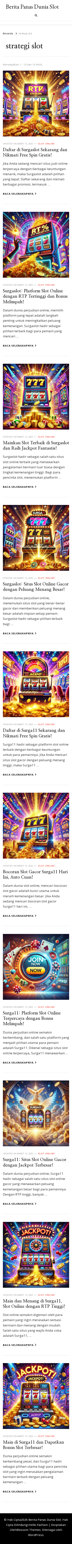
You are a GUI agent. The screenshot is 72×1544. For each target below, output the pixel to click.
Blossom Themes (29, 1530)
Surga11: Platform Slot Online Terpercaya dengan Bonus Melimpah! (32, 1018)
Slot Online (46, 143)
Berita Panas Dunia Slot (32, 6)
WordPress (36, 1535)
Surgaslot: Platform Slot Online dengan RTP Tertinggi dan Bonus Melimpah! (35, 296)
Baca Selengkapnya (18, 193)
